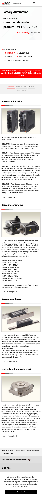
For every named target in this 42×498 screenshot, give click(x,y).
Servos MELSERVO (9, 49)
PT (27, 3)
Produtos (10, 450)
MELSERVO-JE (10, 57)
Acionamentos (20, 450)
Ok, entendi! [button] (21, 492)
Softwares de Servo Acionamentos (17, 60)
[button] (21, 90)
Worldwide (33, 3)
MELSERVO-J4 (10, 53)
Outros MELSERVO (25, 57)
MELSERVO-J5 (24, 53)
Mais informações (9, 197)
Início (3, 450)
